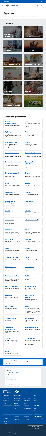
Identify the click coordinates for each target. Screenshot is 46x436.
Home (4, 10)
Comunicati (35, 400)
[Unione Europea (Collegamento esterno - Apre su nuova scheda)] (8, 391)
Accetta (36, 428)
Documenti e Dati (6, 406)
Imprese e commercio (27, 410)
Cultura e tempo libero (27, 408)
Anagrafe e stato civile (17, 400)
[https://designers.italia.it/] (38, 416)
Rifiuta (36, 426)
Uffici (4, 402)
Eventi (35, 410)
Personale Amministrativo (7, 405)
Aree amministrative (6, 400)
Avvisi (35, 402)
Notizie (35, 398)
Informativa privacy (27, 419)
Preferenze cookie (23, 432)
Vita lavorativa (16, 410)
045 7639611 (7, 418)
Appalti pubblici (16, 403)
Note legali (25, 421)
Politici (4, 403)
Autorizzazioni (16, 402)
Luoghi (35, 408)
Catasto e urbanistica (17, 398)
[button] (6, 1)
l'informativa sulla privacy (18, 433)
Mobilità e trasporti (27, 398)
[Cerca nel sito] (41, 5)
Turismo (15, 408)
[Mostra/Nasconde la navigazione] (2, 5)
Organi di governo (6, 398)
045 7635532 (7, 420)
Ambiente (25, 403)
